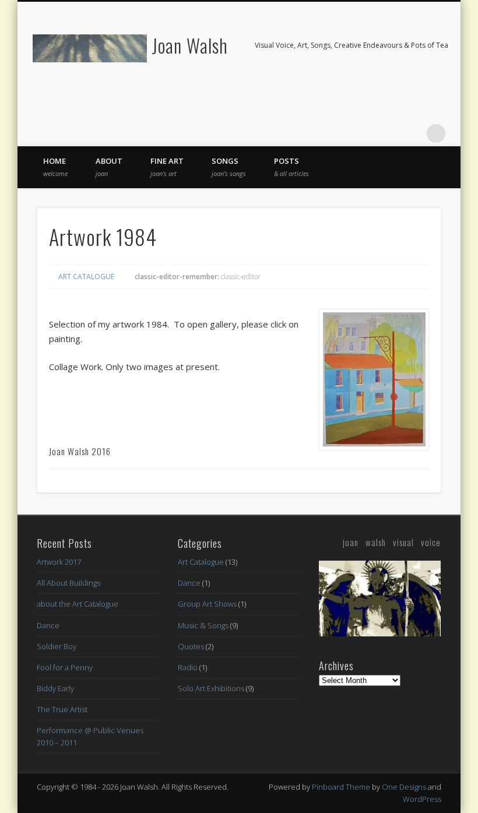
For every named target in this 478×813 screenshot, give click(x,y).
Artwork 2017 (59, 562)
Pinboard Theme (341, 787)
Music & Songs (203, 625)
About (109, 167)
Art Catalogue (86, 276)
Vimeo (412, 133)
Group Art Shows (207, 604)
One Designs (404, 787)
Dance (48, 625)
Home (55, 167)
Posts (291, 167)
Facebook (364, 133)
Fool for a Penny (65, 667)
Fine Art (167, 167)
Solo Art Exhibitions (211, 688)
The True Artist (62, 709)
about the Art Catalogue (77, 604)
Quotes (191, 646)
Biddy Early (55, 688)
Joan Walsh (190, 45)
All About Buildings (68, 583)
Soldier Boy (56, 646)
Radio (188, 667)
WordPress (422, 799)
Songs (229, 167)
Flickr (388, 133)
